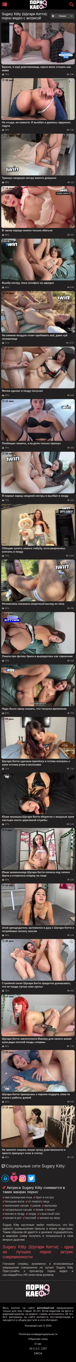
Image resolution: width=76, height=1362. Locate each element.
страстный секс (50, 1213)
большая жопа (14, 1201)
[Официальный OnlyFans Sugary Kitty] (5, 1179)
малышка (50, 1205)
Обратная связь (38, 1338)
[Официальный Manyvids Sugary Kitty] (14, 1177)
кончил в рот (13, 1217)
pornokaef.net (45, 1307)
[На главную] (38, 1295)
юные (51, 1209)
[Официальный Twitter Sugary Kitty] (31, 1179)
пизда (32, 1213)
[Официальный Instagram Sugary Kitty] (22, 1179)
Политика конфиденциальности (38, 1334)
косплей (30, 1217)
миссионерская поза (18, 1197)
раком (36, 1205)
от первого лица (38, 1201)
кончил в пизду (15, 1213)
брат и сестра (45, 1197)
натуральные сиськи (18, 1209)
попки (39, 1209)
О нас (38, 1343)
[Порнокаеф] (39, 5)
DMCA (38, 1353)
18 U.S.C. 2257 (38, 1348)
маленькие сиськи (17, 1205)
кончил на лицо (50, 1217)
